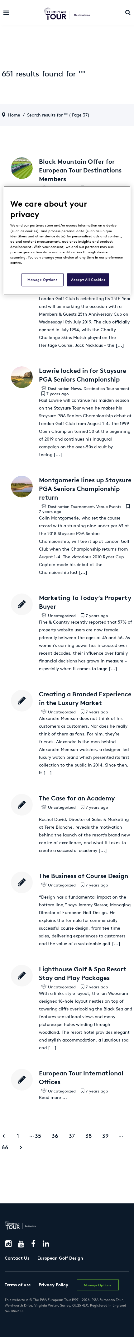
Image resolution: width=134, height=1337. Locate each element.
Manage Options (42, 279)
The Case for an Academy (77, 798)
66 (5, 1147)
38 (88, 1135)
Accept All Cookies (88, 279)
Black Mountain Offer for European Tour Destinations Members (80, 170)
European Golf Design (60, 1258)
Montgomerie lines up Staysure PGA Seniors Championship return (85, 488)
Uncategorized (62, 615)
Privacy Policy (53, 1285)
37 (72, 1135)
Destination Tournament (106, 388)
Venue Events (108, 506)
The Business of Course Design (83, 876)
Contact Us (17, 1258)
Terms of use (18, 1285)
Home (14, 115)
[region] (67, 240)
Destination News (64, 388)
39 (105, 1135)
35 (38, 1135)
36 (55, 1135)
